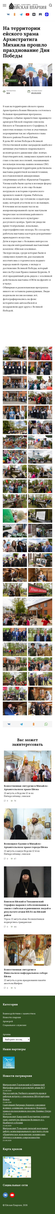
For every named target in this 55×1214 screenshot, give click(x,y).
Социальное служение (15, 1025)
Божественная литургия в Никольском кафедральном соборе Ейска (26, 973)
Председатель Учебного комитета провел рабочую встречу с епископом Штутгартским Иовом (26, 1096)
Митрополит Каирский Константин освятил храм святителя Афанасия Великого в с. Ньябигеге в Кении (26, 1119)
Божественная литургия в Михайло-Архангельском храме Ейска (26, 787)
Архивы (7, 1034)
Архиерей (11, 80)
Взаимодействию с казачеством (19, 1013)
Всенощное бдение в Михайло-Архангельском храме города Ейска (26, 845)
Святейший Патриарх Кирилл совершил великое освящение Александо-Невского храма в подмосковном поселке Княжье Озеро (27, 1108)
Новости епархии (12, 1017)
